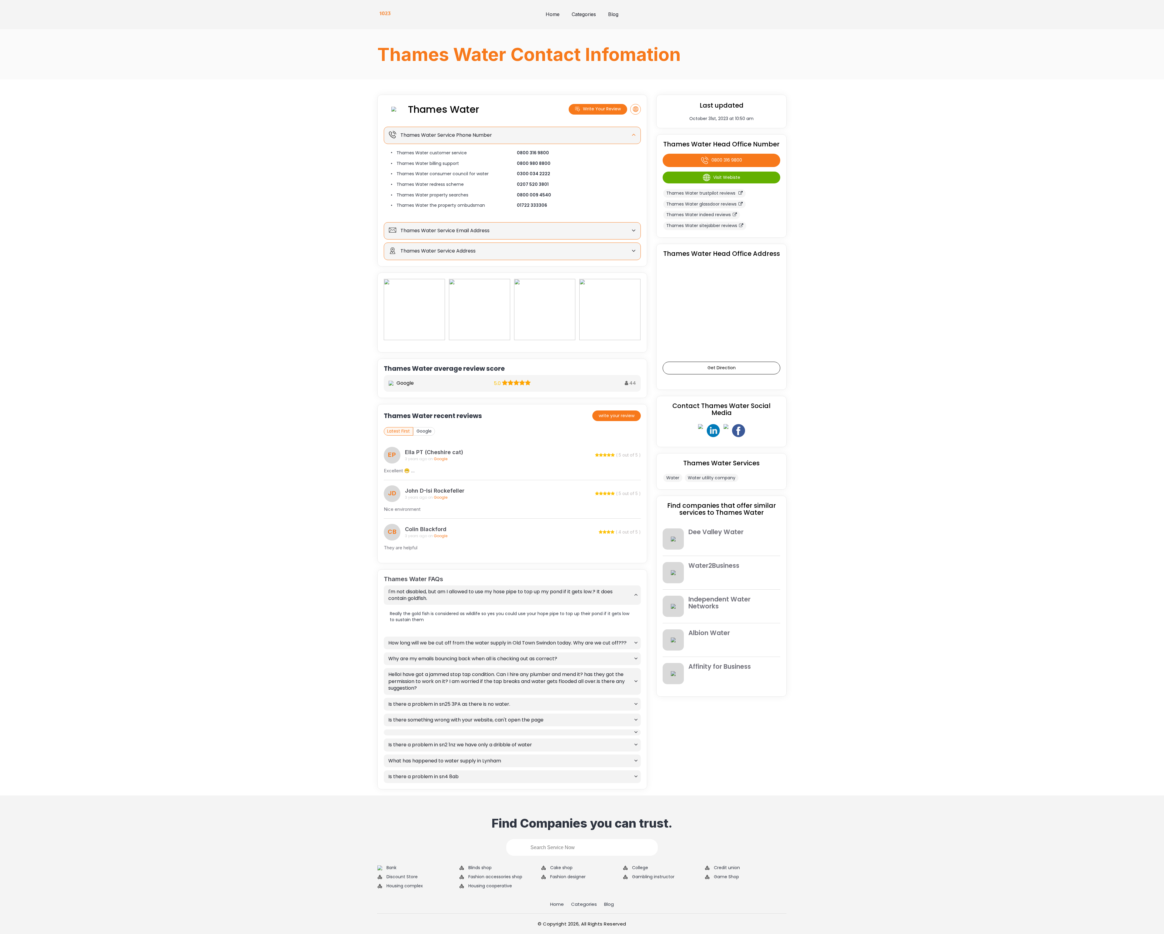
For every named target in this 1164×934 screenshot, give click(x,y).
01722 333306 (532, 205)
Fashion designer (568, 877)
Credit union (727, 868)
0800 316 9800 (533, 153)
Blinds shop (480, 868)
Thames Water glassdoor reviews (701, 204)
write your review (616, 416)
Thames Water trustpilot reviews (701, 193)
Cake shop (561, 868)
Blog (613, 14)
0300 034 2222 (533, 174)
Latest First (398, 431)
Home (553, 14)
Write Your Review (602, 109)
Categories (584, 14)
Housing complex (404, 886)
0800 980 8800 (533, 163)
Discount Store (402, 877)
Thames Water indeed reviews (698, 215)
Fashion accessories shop (495, 877)
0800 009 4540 (534, 195)
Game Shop (726, 877)
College (640, 868)
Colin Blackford (426, 529)
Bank (391, 868)
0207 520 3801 (533, 184)
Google (424, 431)
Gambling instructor (653, 877)
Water (672, 478)
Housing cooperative (490, 886)
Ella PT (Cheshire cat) (434, 452)
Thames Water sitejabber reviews (701, 226)
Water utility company (711, 478)
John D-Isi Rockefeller (434, 490)
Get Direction (721, 368)
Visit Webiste (726, 177)
